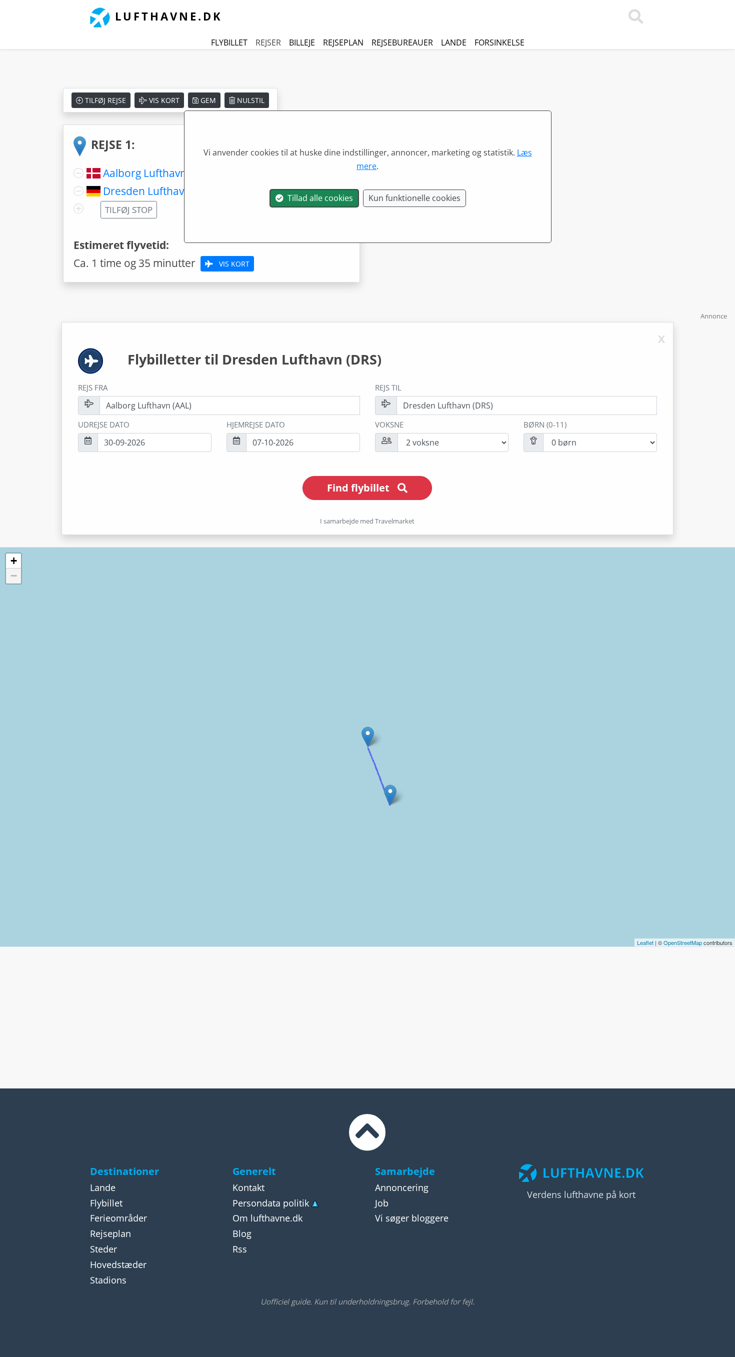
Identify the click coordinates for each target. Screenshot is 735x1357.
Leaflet (645, 942)
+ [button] (13, 560)
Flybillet (229, 42)
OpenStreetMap (683, 942)
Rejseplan (343, 42)
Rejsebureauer (402, 42)
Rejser (268, 42)
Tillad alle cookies (318, 198)
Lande (453, 42)
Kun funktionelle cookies (414, 198)
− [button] (13, 576)
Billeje (302, 42)
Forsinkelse (499, 42)
